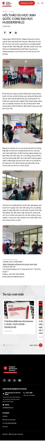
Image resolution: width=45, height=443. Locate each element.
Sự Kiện (4, 416)
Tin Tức (11, 11)
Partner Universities (8, 420)
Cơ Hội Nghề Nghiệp (9, 423)
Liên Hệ (4, 427)
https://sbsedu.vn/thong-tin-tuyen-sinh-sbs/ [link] (20, 264)
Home (4, 11)
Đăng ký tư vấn (27, 3)
